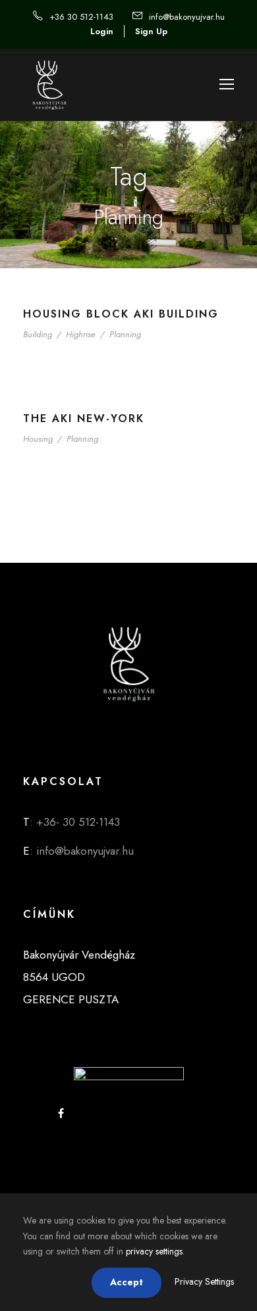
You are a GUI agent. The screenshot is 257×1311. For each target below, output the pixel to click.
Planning (125, 334)
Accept (126, 1282)
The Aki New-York (83, 418)
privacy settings (154, 1251)
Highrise (81, 334)
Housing (38, 439)
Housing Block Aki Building (121, 314)
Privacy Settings (204, 1281)
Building (37, 334)
